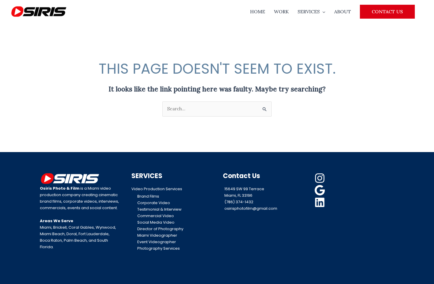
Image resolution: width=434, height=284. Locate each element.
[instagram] (320, 178)
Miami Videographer (157, 235)
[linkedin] (320, 202)
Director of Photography (160, 229)
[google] (320, 190)
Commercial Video (155, 216)
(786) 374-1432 (238, 202)
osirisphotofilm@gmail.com (250, 208)
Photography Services (158, 248)
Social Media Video (155, 222)
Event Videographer (156, 242)
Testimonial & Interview (159, 209)
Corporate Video (153, 203)
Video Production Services (156, 189)
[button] (387, 11)
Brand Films (148, 196)
